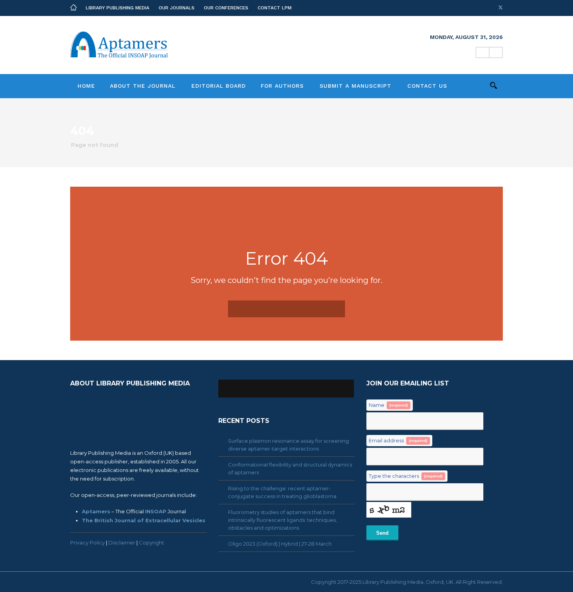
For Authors (282, 86)
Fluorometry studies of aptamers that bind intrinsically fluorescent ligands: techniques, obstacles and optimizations (282, 520)
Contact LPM (275, 8)
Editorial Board (218, 86)
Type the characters (405, 476)
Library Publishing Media (117, 8)
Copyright (151, 542)
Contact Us (427, 86)
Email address (398, 440)
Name (388, 405)
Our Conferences (226, 8)
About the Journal (142, 86)
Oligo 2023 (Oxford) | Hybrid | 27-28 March (280, 544)
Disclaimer (121, 542)
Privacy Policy (87, 542)
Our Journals (177, 8)
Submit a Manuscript (355, 86)
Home (86, 86)
